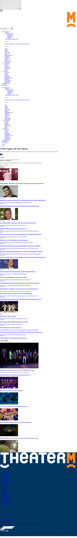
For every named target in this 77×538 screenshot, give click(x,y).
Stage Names (4, 517)
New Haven (7, 82)
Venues (6, 39)
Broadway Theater (6, 472)
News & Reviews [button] (5, 62)
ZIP (0, 166)
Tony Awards (5, 85)
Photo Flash (2, 319)
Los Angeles (7, 53)
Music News (2, 226)
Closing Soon (9, 36)
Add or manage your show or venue (9, 520)
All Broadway (10, 35)
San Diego (7, 57)
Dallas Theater (5, 496)
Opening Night (5, 491)
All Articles (7, 63)
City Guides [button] (4, 71)
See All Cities (7, 61)
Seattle (6, 59)
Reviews (6, 64)
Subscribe (2, 167)
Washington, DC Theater (7, 482)
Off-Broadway (12, 43)
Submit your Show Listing (13, 39)
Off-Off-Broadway (18, 43)
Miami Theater (5, 477)
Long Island (7, 51)
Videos (6, 70)
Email (1, 165)
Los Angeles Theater (6, 474)
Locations (7, 32)
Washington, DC (8, 60)
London (3, 512)
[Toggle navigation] (1, 11)
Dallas (6, 50)
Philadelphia (7, 56)
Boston (6, 48)
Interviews (7, 65)
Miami (6, 54)
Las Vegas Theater (5, 476)
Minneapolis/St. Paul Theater (7, 483)
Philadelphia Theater (6, 478)
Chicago (6, 49)
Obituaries (7, 67)
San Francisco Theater (6, 479)
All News (4, 506)
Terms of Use (27, 535)
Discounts (9, 37)
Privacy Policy (21, 535)
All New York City (25, 43)
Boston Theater (5, 475)
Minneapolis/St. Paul (9, 55)
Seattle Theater (5, 481)
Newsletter (4, 84)
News (3, 145)
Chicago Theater (5, 473)
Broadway (12, 33)
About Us (4, 521)
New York (4, 511)
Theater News (2, 181)
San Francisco (7, 58)
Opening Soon (10, 34)
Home (3, 144)
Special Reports (8, 68)
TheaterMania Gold (6, 83)
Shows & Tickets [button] (5, 31)
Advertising (4, 519)
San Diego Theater (6, 502)
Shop (3, 518)
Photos (6, 69)
